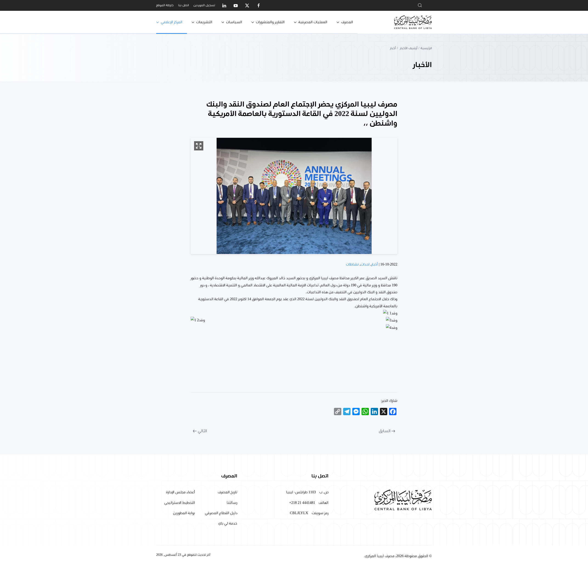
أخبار (374, 264)
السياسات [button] (234, 22)
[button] (198, 145)
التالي (202, 431)
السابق (384, 431)
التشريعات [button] (204, 22)
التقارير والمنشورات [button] (270, 22)
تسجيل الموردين (204, 5)
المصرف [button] (347, 22)
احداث (365, 264)
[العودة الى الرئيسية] (413, 22)
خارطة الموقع (165, 5)
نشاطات (352, 264)
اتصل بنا (183, 5)
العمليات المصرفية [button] (312, 22)
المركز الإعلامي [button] (171, 22)
